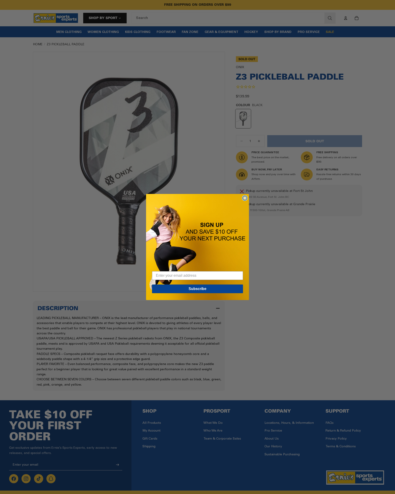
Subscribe (197, 289)
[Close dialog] (245, 198)
